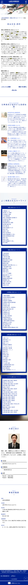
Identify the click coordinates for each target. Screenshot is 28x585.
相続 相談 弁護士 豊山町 (9, 385)
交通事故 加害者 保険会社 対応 (10, 327)
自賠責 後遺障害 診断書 (9, 297)
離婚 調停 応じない (7, 275)
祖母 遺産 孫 (6, 226)
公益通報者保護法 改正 (8, 364)
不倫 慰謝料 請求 (7, 266)
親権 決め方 (6, 271)
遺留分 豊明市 (6, 408)
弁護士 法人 (6, 338)
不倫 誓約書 (6, 253)
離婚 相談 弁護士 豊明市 (9, 398)
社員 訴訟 (5, 361)
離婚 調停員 (6, 255)
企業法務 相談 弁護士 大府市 (10, 392)
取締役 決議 (6, 354)
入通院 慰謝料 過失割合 (9, 320)
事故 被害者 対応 (7, 324)
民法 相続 (5, 242)
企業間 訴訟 (6, 356)
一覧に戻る (14, 90)
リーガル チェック (7, 346)
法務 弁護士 (6, 341)
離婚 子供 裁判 (6, 283)
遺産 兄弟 (5, 237)
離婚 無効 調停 (6, 258)
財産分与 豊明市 (7, 402)
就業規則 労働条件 (7, 344)
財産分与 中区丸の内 (8, 382)
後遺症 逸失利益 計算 (8, 309)
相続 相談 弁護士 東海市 (9, 400)
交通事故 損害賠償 (7, 319)
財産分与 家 (6, 285)
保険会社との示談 (7, 322)
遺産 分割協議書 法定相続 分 (10, 217)
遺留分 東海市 (6, 405)
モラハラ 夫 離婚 (7, 273)
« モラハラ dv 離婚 (6, 86)
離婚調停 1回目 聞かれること (10, 265)
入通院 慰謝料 (6, 295)
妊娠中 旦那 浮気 (7, 281)
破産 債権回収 (6, 368)
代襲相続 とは (6, 211)
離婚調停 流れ (6, 280)
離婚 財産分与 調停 (7, 260)
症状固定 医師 (6, 305)
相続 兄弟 (5, 229)
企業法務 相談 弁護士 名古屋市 (10, 410)
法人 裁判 (5, 358)
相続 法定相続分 (7, 232)
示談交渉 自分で (7, 299)
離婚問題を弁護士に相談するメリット (10, 44)
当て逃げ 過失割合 (7, 315)
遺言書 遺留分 (6, 221)
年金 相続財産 (6, 216)
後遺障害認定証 (7, 317)
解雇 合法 (5, 351)
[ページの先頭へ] (25, 578)
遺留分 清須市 (6, 387)
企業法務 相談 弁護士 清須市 (10, 395)
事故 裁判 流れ (6, 310)
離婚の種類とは (5, 71)
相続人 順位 (6, 239)
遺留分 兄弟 (6, 231)
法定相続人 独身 (7, 214)
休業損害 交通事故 (7, 300)
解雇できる (5, 353)
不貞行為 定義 (6, 256)
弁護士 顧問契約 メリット (9, 369)
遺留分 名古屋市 (7, 390)
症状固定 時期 (6, 314)
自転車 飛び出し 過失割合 (9, 307)
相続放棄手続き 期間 (8, 222)
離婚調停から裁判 (7, 268)
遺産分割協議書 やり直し (9, 234)
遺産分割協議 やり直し (8, 241)
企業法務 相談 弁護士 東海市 (10, 412)
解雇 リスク (6, 343)
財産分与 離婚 (6, 276)
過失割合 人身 (6, 304)
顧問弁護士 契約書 (7, 348)
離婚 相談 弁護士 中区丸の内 (10, 393)
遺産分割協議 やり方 (8, 227)
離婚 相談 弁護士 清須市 (9, 407)
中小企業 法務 (6, 363)
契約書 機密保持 (7, 366)
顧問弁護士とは (7, 339)
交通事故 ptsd (6, 312)
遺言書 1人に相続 (7, 212)
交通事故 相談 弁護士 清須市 (10, 388)
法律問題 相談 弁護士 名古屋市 (10, 383)
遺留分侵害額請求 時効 (8, 236)
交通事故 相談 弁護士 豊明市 (10, 380)
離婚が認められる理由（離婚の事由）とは (11, 56)
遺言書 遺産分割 (7, 224)
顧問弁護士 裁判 (7, 359)
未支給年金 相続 (7, 219)
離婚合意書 (5, 263)
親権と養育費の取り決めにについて (10, 29)
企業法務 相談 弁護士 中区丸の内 (11, 403)
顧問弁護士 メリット (8, 349)
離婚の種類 (5, 270)
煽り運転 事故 (6, 325)
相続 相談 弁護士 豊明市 (9, 397)
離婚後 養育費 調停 (7, 278)
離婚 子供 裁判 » (23, 86)
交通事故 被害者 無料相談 (9, 302)
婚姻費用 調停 (6, 261)
